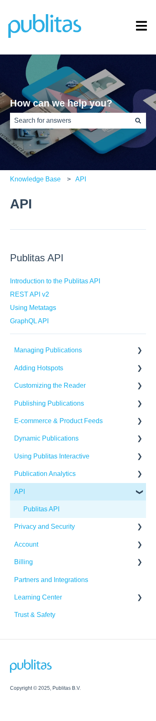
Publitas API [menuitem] (41, 509)
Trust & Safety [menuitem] (34, 614)
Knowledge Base (35, 179)
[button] (139, 350)
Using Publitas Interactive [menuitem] (51, 456)
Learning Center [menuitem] (38, 597)
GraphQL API (29, 321)
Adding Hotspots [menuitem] (38, 368)
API (80, 179)
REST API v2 (29, 294)
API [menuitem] (19, 491)
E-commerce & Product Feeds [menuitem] (58, 420)
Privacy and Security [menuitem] (44, 526)
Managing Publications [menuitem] (48, 350)
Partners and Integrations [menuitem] (51, 579)
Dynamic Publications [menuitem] (46, 438)
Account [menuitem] (26, 544)
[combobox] (70, 121)
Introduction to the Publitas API (55, 281)
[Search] (138, 121)
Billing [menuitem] (23, 561)
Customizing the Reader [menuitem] (50, 385)
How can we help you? (61, 103)
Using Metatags (33, 307)
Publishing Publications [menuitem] (49, 403)
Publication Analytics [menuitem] (45, 473)
